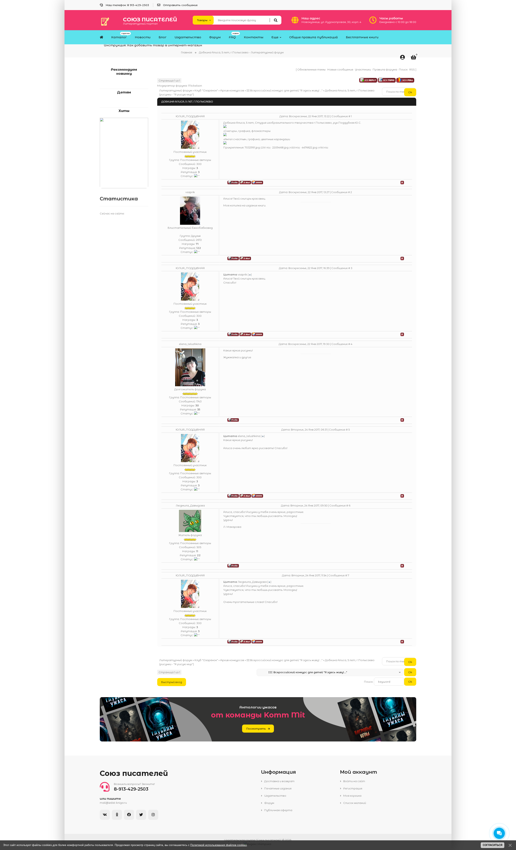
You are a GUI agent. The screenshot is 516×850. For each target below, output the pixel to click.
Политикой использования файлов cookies (218, 845)
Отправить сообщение (180, 5)
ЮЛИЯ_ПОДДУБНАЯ (190, 116)
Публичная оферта (278, 810)
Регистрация (352, 788)
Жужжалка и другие (237, 357)
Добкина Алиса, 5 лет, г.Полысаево (350, 90)
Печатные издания (277, 788)
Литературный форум (175, 90)
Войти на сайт (354, 781)
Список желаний (354, 802)
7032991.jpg (252, 147)
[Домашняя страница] (257, 182)
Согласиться (492, 845)
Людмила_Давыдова (190, 505)
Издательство (275, 795)
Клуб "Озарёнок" (206, 90)
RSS (412, 69)
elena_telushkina (190, 344)
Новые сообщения (340, 69)
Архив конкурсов (232, 90)
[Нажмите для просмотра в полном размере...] (225, 126)
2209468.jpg (280, 147)
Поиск (403, 69)
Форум (269, 802)
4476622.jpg (309, 147)
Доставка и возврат (279, 781)
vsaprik (190, 192)
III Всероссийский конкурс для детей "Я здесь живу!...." (284, 90)
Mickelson (195, 85)
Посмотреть (256, 728)
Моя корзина (352, 795)
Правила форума (385, 69)
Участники (363, 69)
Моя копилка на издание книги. (244, 205)
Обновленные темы (311, 69)
